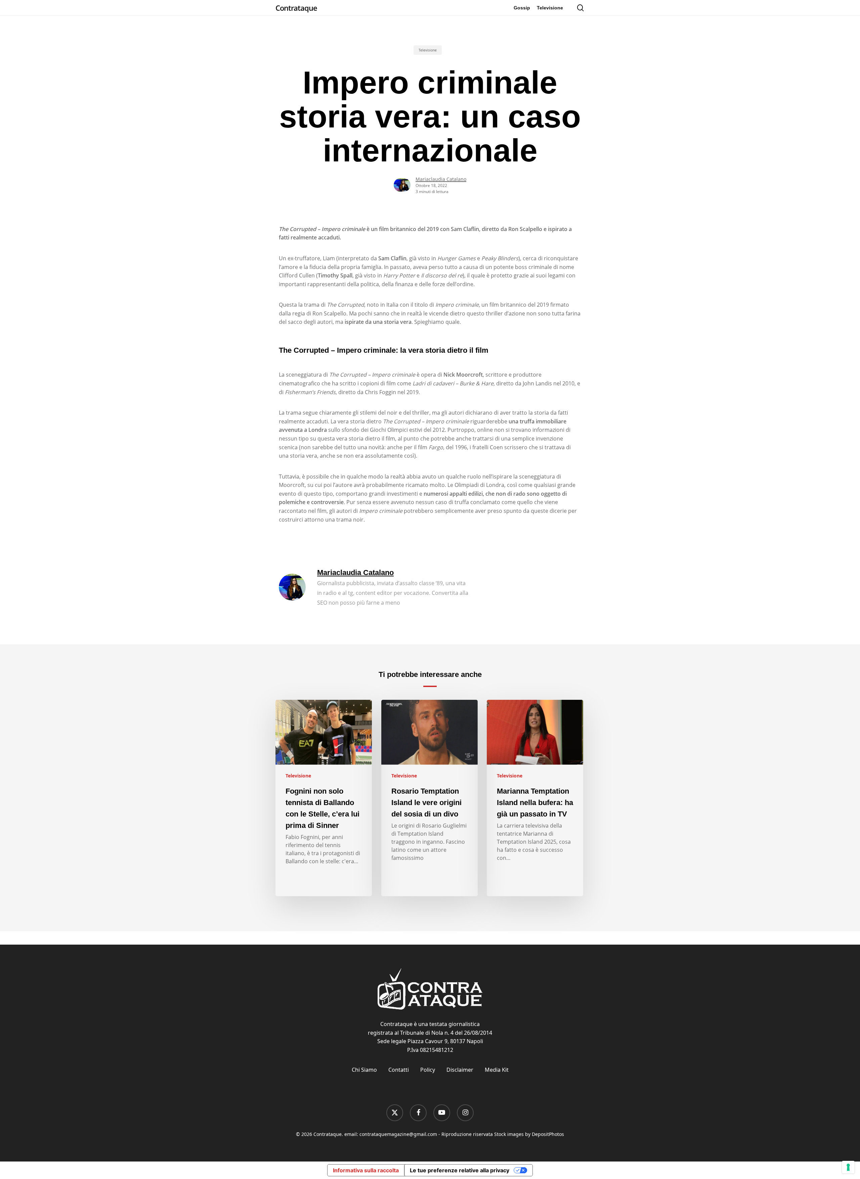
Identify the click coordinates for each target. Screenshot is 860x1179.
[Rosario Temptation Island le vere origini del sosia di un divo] (429, 798)
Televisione (428, 50)
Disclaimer (459, 1069)
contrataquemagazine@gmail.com (398, 1134)
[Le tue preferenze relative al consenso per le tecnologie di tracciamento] (848, 1167)
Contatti (398, 1069)
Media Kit (497, 1069)
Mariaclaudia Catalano (441, 179)
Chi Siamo (364, 1069)
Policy (427, 1069)
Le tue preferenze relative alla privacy (459, 1170)
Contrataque (296, 7)
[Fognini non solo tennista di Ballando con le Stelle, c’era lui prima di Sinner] (323, 798)
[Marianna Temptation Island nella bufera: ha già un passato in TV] (535, 798)
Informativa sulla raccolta (366, 1170)
